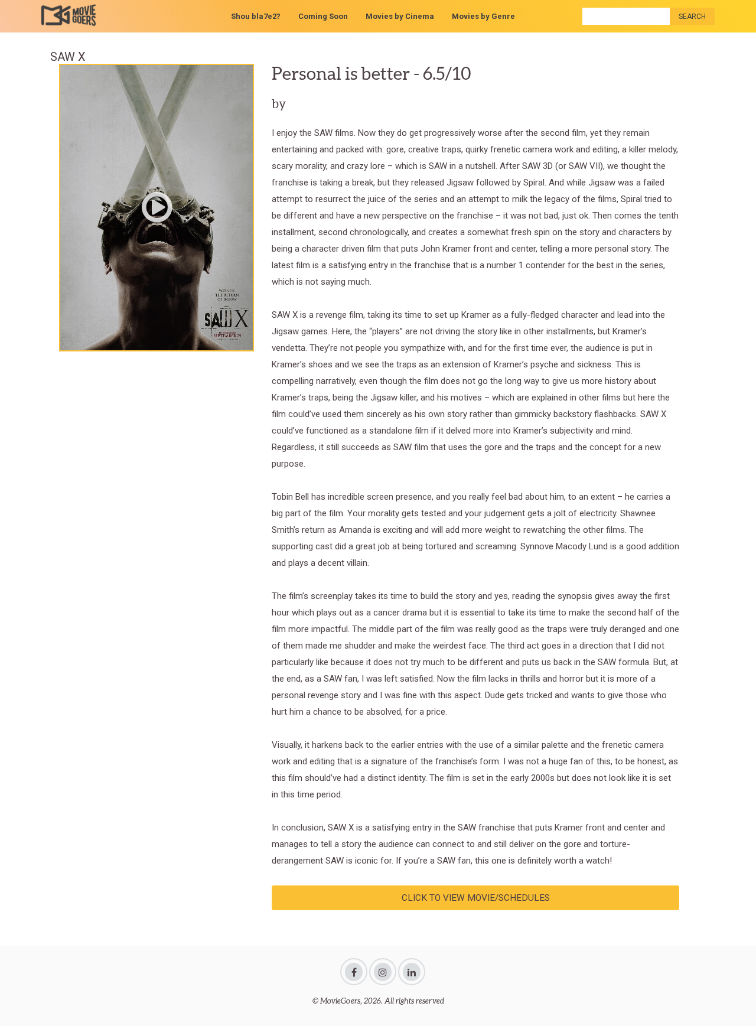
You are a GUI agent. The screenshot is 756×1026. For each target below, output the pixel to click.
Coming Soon (323, 16)
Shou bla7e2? (256, 16)
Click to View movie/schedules (476, 898)
